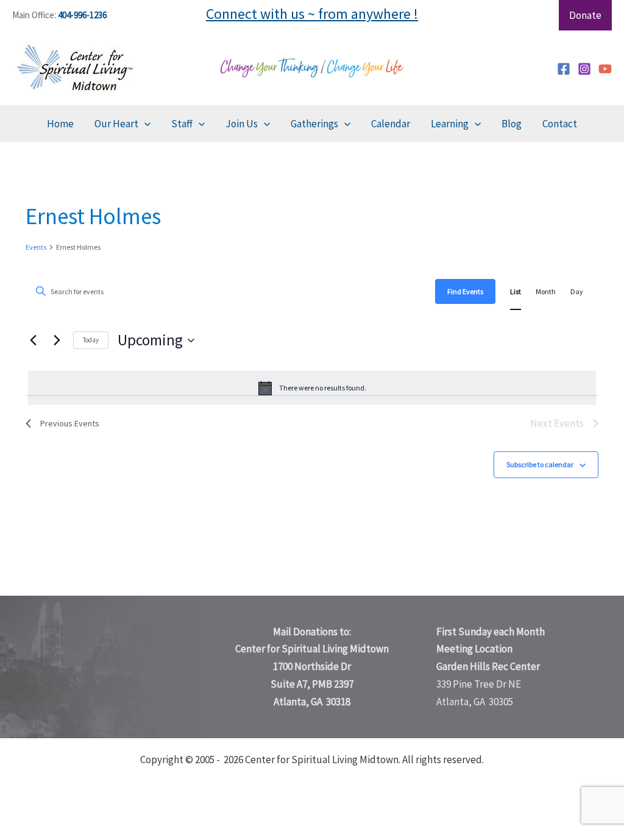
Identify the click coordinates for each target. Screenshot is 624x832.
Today (91, 340)
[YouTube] (605, 69)
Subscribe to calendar (539, 464)
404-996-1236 (82, 15)
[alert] (312, 388)
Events (36, 247)
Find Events (465, 291)
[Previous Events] (33, 340)
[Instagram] (584, 69)
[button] (144, 123)
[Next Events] (56, 340)
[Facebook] (563, 69)
